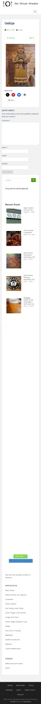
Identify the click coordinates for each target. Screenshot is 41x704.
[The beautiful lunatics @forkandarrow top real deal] (20, 525)
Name (5, 147)
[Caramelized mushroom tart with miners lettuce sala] (20, 360)
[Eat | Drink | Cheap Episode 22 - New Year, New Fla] (20, 488)
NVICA (7, 668)
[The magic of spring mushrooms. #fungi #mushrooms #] (20, 452)
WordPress (27, 702)
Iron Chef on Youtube (13, 631)
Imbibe (7, 626)
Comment (6, 120)
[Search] (33, 180)
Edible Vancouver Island (14, 663)
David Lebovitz (10, 604)
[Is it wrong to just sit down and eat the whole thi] (20, 415)
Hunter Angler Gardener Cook (16, 622)
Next (31, 38)
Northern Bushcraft (12, 640)
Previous (11, 38)
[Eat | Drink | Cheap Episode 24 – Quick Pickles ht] (20, 433)
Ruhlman (8, 644)
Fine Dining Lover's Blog (14, 608)
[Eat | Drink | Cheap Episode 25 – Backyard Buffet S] (20, 396)
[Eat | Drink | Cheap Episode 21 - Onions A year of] (20, 507)
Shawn (20, 30)
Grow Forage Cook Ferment (15, 613)
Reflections (20, 685)
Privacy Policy (30, 690)
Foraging (9, 690)
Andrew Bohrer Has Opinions (16, 595)
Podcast (20, 695)
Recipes (10, 685)
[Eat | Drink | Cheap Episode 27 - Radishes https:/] (20, 341)
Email (4, 155)
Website (5, 164)
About (18, 690)
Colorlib (12, 702)
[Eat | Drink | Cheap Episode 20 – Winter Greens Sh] (20, 543)
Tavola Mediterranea (13, 648)
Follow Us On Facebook (16, 189)
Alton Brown (9, 590)
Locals (30, 685)
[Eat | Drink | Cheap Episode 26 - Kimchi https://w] (20, 378)
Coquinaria (9, 599)
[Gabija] (20, 65)
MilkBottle (9, 635)
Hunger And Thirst (12, 617)
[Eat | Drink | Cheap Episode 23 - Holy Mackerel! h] (20, 470)
